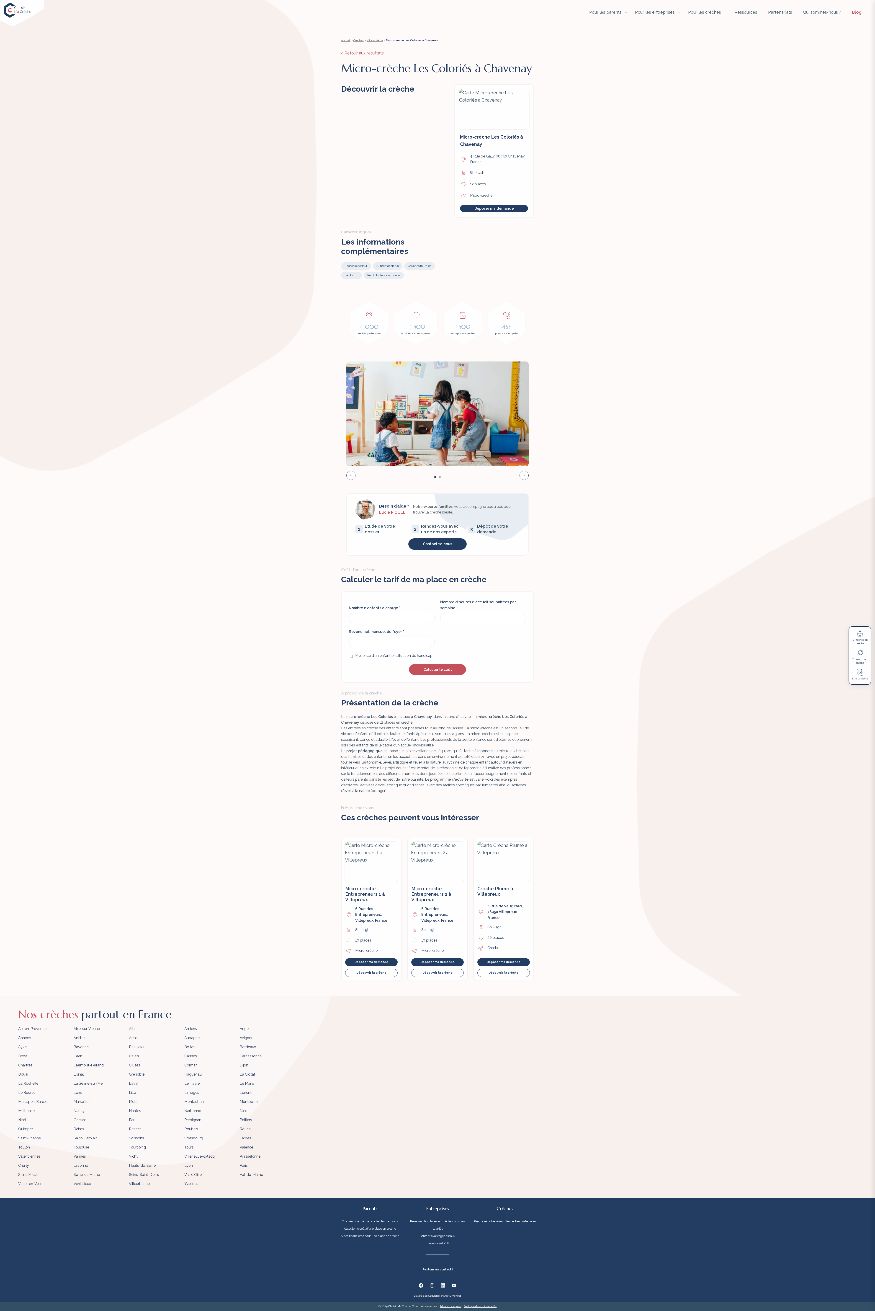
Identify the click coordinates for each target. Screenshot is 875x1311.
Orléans (80, 1120)
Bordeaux (248, 1047)
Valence (246, 1147)
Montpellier (249, 1101)
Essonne (81, 1165)
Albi (132, 1029)
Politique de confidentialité (480, 1306)
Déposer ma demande (494, 208)
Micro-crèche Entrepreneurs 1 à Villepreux (365, 894)
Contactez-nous (437, 544)
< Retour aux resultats (362, 53)
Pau (132, 1120)
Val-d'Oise (193, 1174)
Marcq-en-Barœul (33, 1101)
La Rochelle (28, 1083)
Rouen (245, 1129)
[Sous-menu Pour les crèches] (725, 12)
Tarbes (245, 1138)
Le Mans (247, 1083)
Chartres (25, 1065)
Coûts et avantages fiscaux (437, 1236)
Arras (133, 1038)
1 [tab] (435, 477)
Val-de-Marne (251, 1174)
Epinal (79, 1074)
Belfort (190, 1047)
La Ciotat (247, 1074)
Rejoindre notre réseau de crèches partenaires (505, 1221)
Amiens (190, 1029)
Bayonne (81, 1047)
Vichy (133, 1156)
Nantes (135, 1111)
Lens (78, 1092)
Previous (350, 475)
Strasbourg (193, 1138)
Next (524, 475)
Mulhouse (26, 1111)
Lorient (246, 1092)
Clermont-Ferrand (89, 1065)
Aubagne (192, 1038)
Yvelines (191, 1184)
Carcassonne (251, 1056)
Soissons (136, 1138)
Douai (23, 1074)
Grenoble (136, 1074)
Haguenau (193, 1074)
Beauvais (136, 1047)
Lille (132, 1092)
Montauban (194, 1101)
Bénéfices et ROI (438, 1243)
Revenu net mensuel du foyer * (376, 632)
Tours (189, 1147)
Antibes (80, 1038)
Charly (23, 1165)
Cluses (134, 1065)
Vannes (80, 1156)
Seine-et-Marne (87, 1174)
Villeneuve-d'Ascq (199, 1156)
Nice (243, 1111)
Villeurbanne (139, 1184)
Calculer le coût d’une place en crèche (370, 1228)
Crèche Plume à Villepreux (495, 891)
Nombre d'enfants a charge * (374, 608)
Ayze (22, 1047)
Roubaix (191, 1129)
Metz (133, 1101)
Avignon (246, 1038)
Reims (79, 1129)
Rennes (135, 1129)
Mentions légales (450, 1306)
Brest (22, 1056)
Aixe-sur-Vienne (87, 1029)
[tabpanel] (437, 413)
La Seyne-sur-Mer (89, 1083)
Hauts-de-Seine (142, 1165)
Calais (134, 1056)
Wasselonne (250, 1156)
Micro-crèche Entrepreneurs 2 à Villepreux (431, 894)
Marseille (81, 1101)
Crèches (358, 40)
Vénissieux (82, 1184)
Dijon (244, 1065)
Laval (133, 1083)
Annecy (24, 1038)
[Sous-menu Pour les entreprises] (679, 12)
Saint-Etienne (29, 1138)
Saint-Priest (28, 1174)
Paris (244, 1165)
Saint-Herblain (86, 1138)
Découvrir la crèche (371, 972)
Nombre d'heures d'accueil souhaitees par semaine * (478, 605)
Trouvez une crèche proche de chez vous (370, 1221)
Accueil (345, 40)
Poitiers (246, 1120)
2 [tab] (440, 477)
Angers (246, 1029)
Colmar (190, 1065)
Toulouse (81, 1147)
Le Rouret (26, 1092)
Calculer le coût (437, 669)
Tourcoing (137, 1147)
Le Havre (192, 1083)
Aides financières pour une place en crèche (370, 1236)
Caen (78, 1056)
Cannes (190, 1056)
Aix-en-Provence (32, 1029)
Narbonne (192, 1111)
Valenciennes (29, 1156)
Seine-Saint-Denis (144, 1174)
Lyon (188, 1165)
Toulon (24, 1147)
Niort (22, 1120)
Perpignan (192, 1120)
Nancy (79, 1111)
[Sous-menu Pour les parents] (626, 12)
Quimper (25, 1129)
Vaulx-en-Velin (30, 1184)
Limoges (191, 1092)
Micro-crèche (375, 40)
